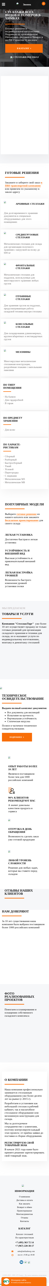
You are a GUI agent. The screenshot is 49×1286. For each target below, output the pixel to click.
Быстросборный (13, 463)
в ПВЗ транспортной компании (23, 184)
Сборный (10, 456)
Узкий (8, 466)
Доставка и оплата (24, 1200)
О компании (24, 1197)
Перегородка (11, 472)
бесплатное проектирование (22, 520)
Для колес (10, 429)
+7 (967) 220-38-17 (24, 1245)
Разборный (11, 459)
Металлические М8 (15, 482)
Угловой (9, 469)
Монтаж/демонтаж (24, 1214)
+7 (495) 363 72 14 (24, 1242)
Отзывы (24, 1218)
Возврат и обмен (24, 1207)
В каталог (23, 48)
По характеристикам (24, 1238)
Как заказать (24, 1204)
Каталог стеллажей (24, 1234)
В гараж (9, 403)
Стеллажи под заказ (26, 57)
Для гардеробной (14, 400)
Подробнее (16, 737)
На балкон (10, 396)
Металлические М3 (15, 479)
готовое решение (27, 514)
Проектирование (24, 1211)
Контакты (24, 1221)
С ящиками (11, 475)
